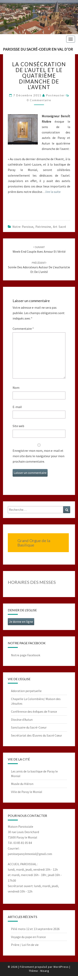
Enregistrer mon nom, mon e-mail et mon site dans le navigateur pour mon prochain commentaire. (38, 456)
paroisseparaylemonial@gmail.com (30, 854)
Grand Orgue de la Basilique (33, 542)
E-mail (17, 407)
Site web (18, 426)
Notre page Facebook (25, 655)
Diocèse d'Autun (22, 719)
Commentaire (23, 329)
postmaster (55, 95)
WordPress (61, 967)
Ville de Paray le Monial (26, 792)
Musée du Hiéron (22, 784)
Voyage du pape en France (28, 937)
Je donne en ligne (21, 622)
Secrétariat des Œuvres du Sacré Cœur (36, 735)
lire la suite (53, 192)
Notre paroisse (22, 227)
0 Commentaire (39, 100)
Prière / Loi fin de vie (25, 945)
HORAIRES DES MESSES (32, 582)
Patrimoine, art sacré (50, 227)
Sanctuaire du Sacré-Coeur (29, 727)
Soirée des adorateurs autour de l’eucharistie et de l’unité (39, 267)
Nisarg (44, 971)
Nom (16, 388)
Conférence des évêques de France (34, 711)
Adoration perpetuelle (26, 691)
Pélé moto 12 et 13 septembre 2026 (35, 929)
